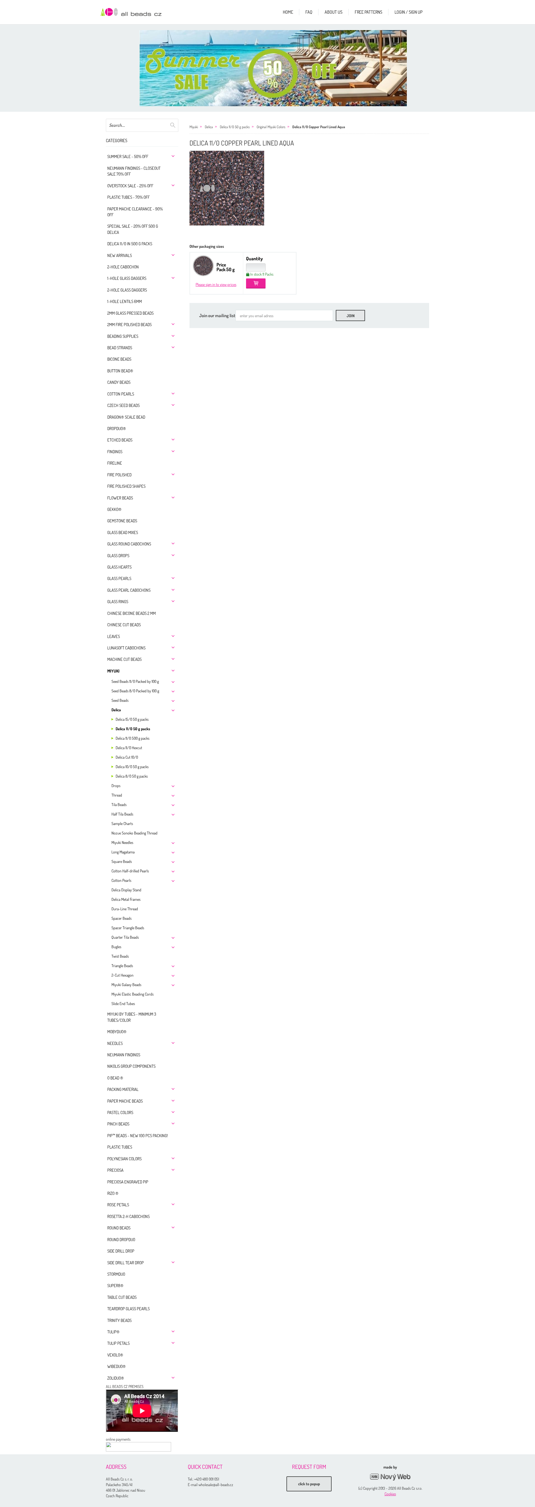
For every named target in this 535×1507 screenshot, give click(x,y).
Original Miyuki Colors (271, 127)
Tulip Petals (118, 1343)
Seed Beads (119, 700)
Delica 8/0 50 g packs (132, 776)
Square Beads (121, 861)
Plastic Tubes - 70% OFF (128, 197)
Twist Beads (120, 956)
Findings (114, 451)
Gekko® (114, 509)
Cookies (390, 1493)
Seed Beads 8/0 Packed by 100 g (135, 690)
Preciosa (115, 1170)
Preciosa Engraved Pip (127, 1182)
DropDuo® (116, 428)
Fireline (114, 463)
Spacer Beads (121, 918)
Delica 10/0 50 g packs (132, 766)
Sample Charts (122, 823)
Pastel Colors (120, 1112)
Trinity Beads (119, 1320)
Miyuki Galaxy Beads (126, 984)
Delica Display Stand (126, 889)
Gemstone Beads (122, 520)
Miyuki (113, 671)
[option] (273, 68)
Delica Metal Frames (125, 899)
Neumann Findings (123, 1054)
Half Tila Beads (122, 814)
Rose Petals (118, 1204)
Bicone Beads (119, 359)
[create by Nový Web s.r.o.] (390, 1477)
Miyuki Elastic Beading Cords (132, 994)
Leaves (113, 636)
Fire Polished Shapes (126, 486)
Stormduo (116, 1274)
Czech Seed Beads (123, 405)
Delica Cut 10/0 (127, 757)
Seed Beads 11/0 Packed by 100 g (135, 681)
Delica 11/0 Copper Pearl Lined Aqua (318, 127)
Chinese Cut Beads (124, 624)
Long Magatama (123, 852)
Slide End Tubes (123, 1003)
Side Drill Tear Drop (125, 1262)
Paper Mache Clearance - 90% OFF (135, 211)
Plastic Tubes (119, 1147)
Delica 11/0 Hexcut (129, 747)
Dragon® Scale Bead (126, 417)
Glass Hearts (119, 567)
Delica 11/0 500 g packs (132, 738)
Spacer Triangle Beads (127, 927)
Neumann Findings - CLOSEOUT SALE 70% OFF (133, 171)
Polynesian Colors (124, 1158)
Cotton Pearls (120, 394)
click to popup (309, 1483)
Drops (115, 785)
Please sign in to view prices (216, 284)
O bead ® (115, 1078)
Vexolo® (115, 1355)
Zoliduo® (115, 1378)
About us (333, 12)
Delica (116, 709)
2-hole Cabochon (123, 267)
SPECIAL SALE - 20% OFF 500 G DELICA (132, 229)
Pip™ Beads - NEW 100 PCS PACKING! (137, 1135)
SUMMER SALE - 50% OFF (127, 156)
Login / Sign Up (408, 12)
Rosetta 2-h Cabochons (128, 1216)
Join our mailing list (217, 315)
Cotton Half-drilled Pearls (130, 870)
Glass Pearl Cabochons (128, 590)
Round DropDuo (121, 1239)
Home (288, 12)
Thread (116, 795)
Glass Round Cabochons (129, 544)
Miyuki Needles (122, 842)
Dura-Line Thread (124, 908)
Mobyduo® (117, 1031)
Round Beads (118, 1228)
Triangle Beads (122, 965)
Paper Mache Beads (125, 1101)
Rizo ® (112, 1193)
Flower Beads (120, 498)
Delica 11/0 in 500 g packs (129, 243)
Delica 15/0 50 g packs (132, 719)
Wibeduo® (116, 1366)
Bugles (116, 946)
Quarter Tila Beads (125, 937)
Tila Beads (119, 804)
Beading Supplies (122, 336)
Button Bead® (120, 370)
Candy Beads (118, 382)
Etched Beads (119, 440)
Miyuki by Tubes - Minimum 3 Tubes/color (131, 1017)
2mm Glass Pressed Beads (130, 313)
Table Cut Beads (122, 1297)
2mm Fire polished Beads (129, 324)
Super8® (115, 1285)
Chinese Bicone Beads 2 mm (131, 613)
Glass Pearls (119, 578)
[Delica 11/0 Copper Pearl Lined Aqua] (226, 188)
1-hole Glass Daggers (126, 278)
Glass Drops (118, 555)
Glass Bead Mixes (122, 532)
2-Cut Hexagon (122, 975)
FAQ (308, 12)
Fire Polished (119, 474)
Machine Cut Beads (124, 659)
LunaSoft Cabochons (126, 648)
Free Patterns (368, 12)
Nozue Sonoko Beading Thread (134, 833)
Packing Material (122, 1089)
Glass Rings (117, 601)
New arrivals (119, 255)
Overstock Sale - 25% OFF (130, 185)
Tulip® (113, 1331)
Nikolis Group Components (131, 1066)
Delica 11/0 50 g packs (133, 728)
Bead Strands (119, 347)
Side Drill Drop (120, 1251)
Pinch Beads (118, 1124)
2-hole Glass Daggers (127, 290)
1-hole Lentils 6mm (124, 301)
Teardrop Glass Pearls (128, 1308)
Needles (115, 1043)
